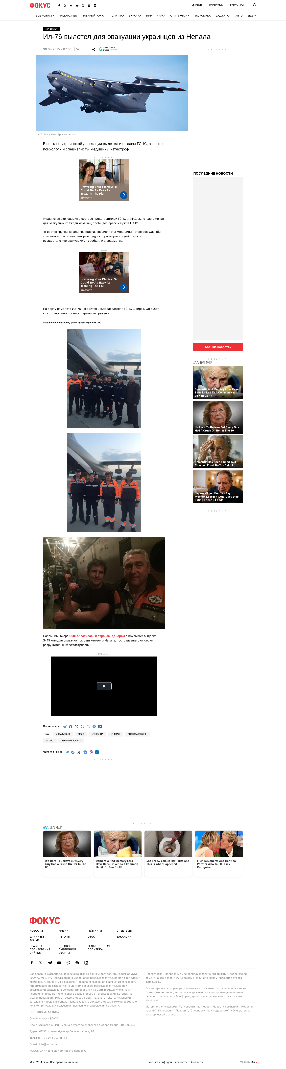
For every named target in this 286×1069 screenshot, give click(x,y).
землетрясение (72, 740)
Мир (149, 15)
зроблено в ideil (248, 1062)
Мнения (197, 5)
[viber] (68, 963)
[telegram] (50, 963)
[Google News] (89, 5)
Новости (36, 930)
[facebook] (31, 963)
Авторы (64, 936)
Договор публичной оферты (67, 949)
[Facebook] (59, 5)
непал (116, 734)
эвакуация (64, 734)
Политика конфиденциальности (166, 1062)
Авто (239, 15)
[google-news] (77, 963)
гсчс (50, 740)
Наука (161, 15)
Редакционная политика (99, 947)
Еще (250, 15)
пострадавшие (137, 734)
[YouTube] (77, 5)
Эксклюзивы (68, 15)
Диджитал (223, 15)
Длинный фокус (37, 938)
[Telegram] (71, 5)
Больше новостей (218, 347)
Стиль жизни (179, 15)
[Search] (255, 5)
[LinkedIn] (95, 5)
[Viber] (83, 5)
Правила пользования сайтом (40, 949)
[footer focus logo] (45, 920)
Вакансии (124, 936)
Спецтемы (216, 5)
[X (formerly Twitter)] (65, 5)
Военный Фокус (93, 15)
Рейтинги (237, 5)
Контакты (197, 1062)
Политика (117, 15)
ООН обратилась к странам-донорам (97, 636)
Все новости (45, 15)
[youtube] (59, 963)
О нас (92, 936)
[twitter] (41, 963)
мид (81, 734)
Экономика (202, 15)
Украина (135, 15)
